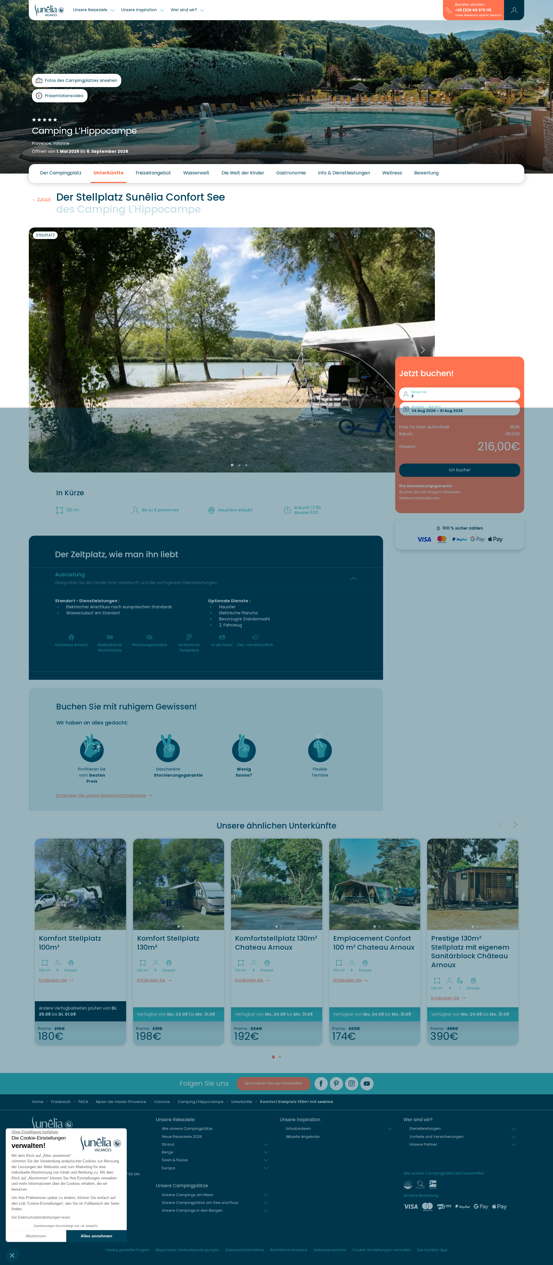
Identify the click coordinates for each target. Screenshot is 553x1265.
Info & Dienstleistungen (344, 173)
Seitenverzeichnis (329, 1249)
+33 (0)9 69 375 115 (473, 9)
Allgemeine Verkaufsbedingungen (187, 1249)
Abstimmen (36, 1236)
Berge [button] (167, 1152)
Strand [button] (168, 1144)
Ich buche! (459, 470)
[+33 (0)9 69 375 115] (449, 10)
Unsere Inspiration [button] (139, 10)
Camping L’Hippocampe (201, 1101)
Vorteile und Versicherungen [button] (436, 1136)
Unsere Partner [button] (423, 1144)
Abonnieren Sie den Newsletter (273, 1083)
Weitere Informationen (419, 498)
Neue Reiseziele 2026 (182, 1136)
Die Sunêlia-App (432, 1249)
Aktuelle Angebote (303, 1136)
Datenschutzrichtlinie (245, 1249)
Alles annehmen (96, 1236)
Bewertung (426, 173)
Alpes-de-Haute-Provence (121, 1101)
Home (37, 1101)
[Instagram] (351, 1083)
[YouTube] (367, 1083)
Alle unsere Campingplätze (187, 1128)
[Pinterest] (336, 1083)
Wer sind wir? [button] (184, 10)
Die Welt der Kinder (242, 173)
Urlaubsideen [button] (298, 1128)
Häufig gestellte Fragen (127, 1249)
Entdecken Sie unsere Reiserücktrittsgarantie (101, 795)
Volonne (162, 1101)
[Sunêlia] (49, 10)
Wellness (392, 173)
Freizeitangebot (153, 173)
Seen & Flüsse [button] (175, 1159)
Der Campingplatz (61, 173)
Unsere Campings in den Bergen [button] (192, 1210)
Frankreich (61, 1101)
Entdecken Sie (53, 980)
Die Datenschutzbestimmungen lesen (41, 1217)
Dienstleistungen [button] (425, 1128)
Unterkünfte (109, 173)
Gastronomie (291, 173)
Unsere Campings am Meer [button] (187, 1194)
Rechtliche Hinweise (288, 1249)
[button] (12, 1255)
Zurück (44, 199)
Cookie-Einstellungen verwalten (381, 1249)
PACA (83, 1101)
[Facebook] (321, 1083)
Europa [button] (168, 1168)
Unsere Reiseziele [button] (91, 10)
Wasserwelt (196, 173)
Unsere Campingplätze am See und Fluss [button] (200, 1202)
